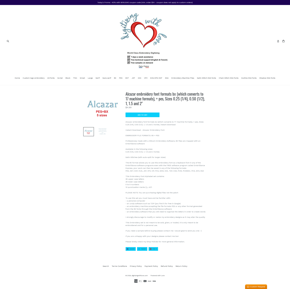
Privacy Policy (136, 266)
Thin (75, 78)
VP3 (145, 78)
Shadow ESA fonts (267, 78)
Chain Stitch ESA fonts (228, 78)
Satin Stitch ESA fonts (206, 78)
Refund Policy (167, 266)
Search (106, 266)
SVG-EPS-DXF (156, 78)
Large (90, 78)
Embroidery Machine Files (182, 78)
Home (17, 78)
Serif (98, 78)
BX (115, 78)
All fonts (51, 78)
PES (120, 78)
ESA (167, 78)
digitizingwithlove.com (140, 275)
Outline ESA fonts (249, 78)
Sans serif (107, 78)
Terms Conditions (119, 266)
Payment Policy (151, 266)
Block (67, 78)
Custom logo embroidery (34, 78)
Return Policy (181, 266)
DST (127, 78)
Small (82, 78)
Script (60, 78)
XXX (139, 78)
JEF (133, 78)
